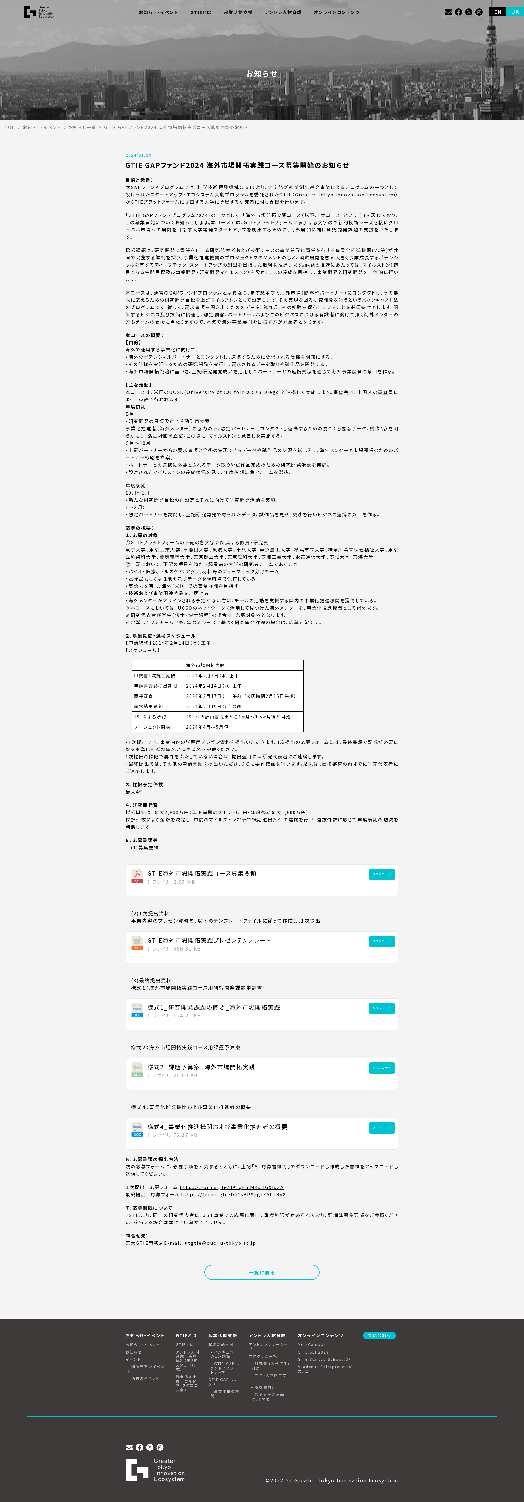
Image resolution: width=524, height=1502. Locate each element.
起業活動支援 (221, 1344)
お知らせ (134, 1352)
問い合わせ (379, 1335)
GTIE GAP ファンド (223, 1381)
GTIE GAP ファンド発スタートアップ (225, 1367)
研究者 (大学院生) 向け (270, 1365)
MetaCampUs (312, 1344)
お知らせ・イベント (143, 1344)
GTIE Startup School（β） (324, 1359)
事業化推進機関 (225, 1393)
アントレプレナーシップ (268, 1346)
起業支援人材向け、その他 (267, 1396)
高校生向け (265, 1387)
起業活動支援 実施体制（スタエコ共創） (187, 1383)
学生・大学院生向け (269, 1377)
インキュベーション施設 (224, 1354)
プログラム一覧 (263, 1356)
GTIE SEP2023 (313, 1352)
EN (498, 11)
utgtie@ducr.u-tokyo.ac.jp (220, 1243)
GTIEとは (185, 1344)
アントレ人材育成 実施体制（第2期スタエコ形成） (188, 1361)
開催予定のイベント (146, 1368)
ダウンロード (382, 874)
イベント (133, 1359)
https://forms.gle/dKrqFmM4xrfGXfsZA (232, 1187)
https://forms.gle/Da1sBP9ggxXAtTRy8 (233, 1194)
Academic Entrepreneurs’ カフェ (325, 1368)
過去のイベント (145, 1378)
